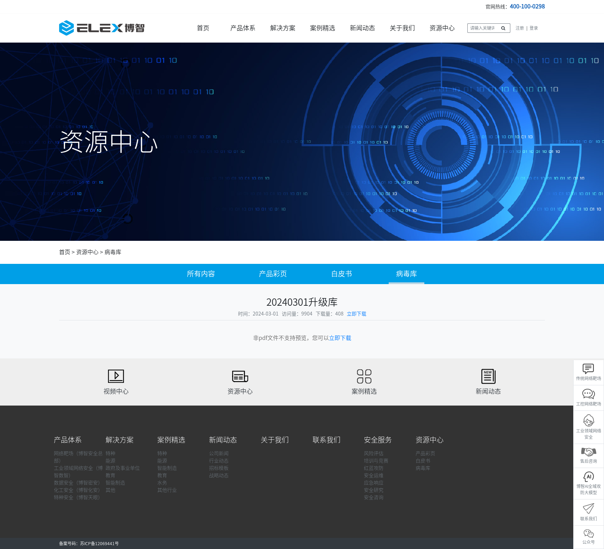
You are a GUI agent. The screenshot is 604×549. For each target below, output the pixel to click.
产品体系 (243, 28)
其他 (110, 490)
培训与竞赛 (376, 460)
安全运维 (373, 475)
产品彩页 (273, 273)
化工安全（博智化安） (78, 490)
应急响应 (373, 482)
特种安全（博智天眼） (78, 497)
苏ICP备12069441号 (99, 543)
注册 (520, 28)
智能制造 (115, 482)
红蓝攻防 (373, 468)
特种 (110, 453)
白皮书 (341, 273)
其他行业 (167, 490)
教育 (110, 475)
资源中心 (442, 28)
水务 (162, 482)
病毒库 (113, 252)
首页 (203, 28)
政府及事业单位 (123, 468)
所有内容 (201, 273)
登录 (534, 28)
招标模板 (219, 468)
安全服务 (378, 439)
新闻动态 (362, 28)
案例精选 (322, 28)
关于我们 (402, 28)
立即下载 (356, 313)
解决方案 (282, 28)
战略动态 (219, 475)
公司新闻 (219, 453)
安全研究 (373, 490)
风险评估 (373, 453)
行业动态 (219, 460)
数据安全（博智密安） (78, 482)
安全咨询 (373, 497)
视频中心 (116, 391)
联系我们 (326, 439)
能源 (110, 460)
